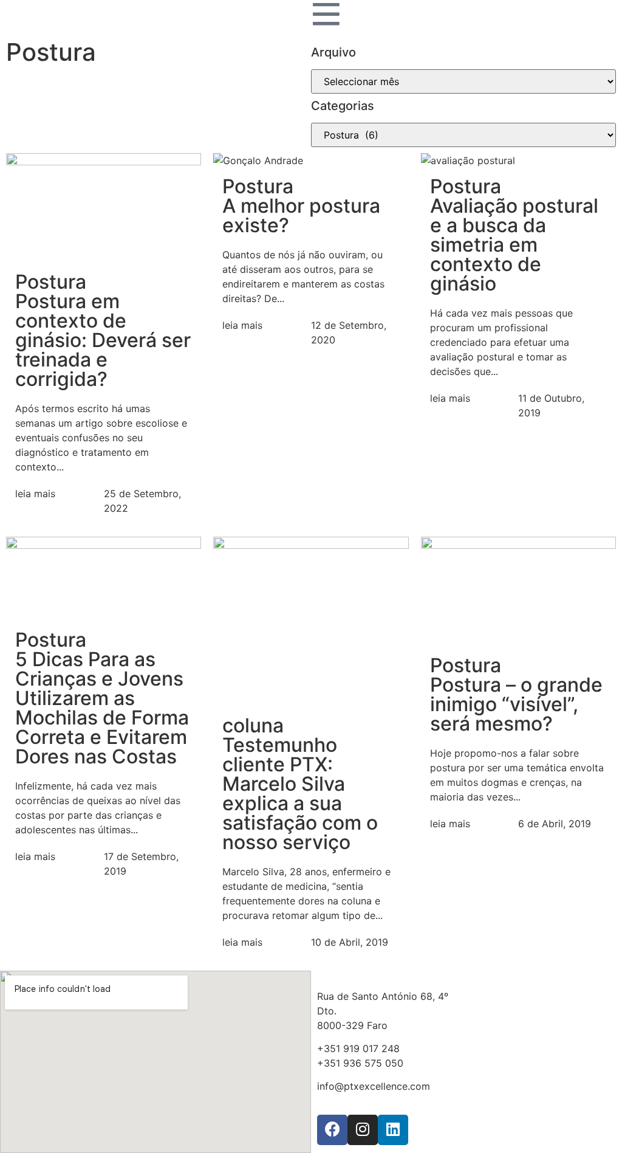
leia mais (35, 493)
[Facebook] (332, 1130)
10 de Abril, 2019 (349, 942)
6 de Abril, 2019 (554, 823)
